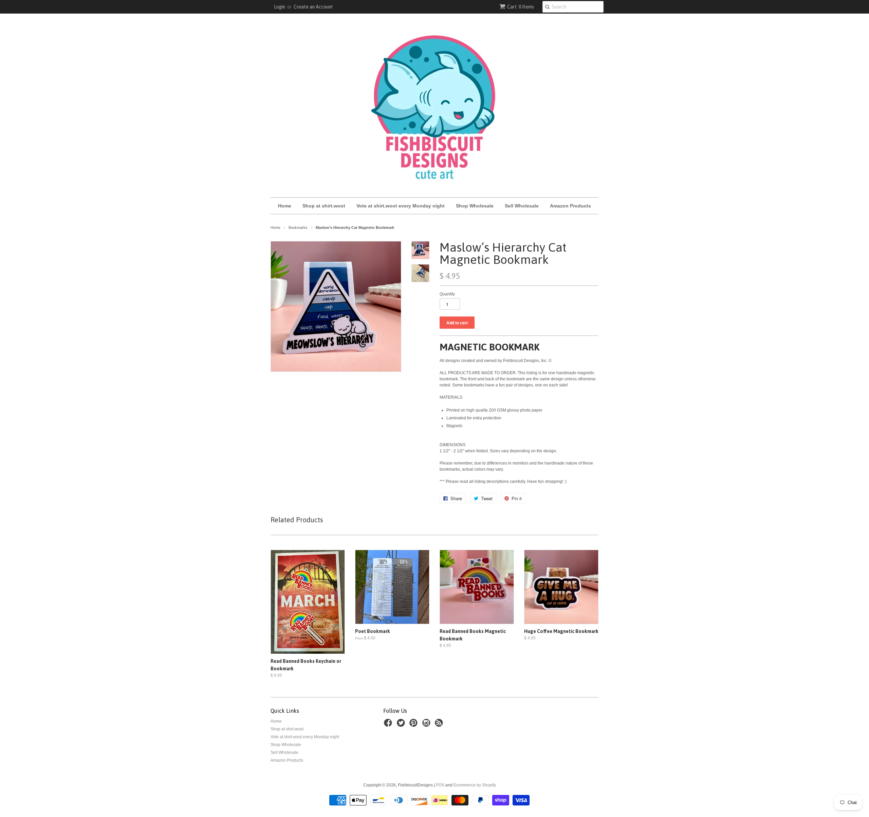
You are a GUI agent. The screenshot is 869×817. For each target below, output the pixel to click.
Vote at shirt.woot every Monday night (400, 205)
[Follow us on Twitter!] (402, 725)
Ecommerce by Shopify (475, 785)
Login (279, 7)
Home (284, 205)
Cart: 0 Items (520, 7)
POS (440, 785)
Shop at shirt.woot (323, 205)
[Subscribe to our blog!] (440, 725)
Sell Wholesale (522, 205)
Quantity (447, 294)
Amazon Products (570, 205)
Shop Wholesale (475, 205)
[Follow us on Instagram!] (427, 725)
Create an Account (313, 7)
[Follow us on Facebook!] (389, 725)
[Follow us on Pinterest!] (414, 725)
